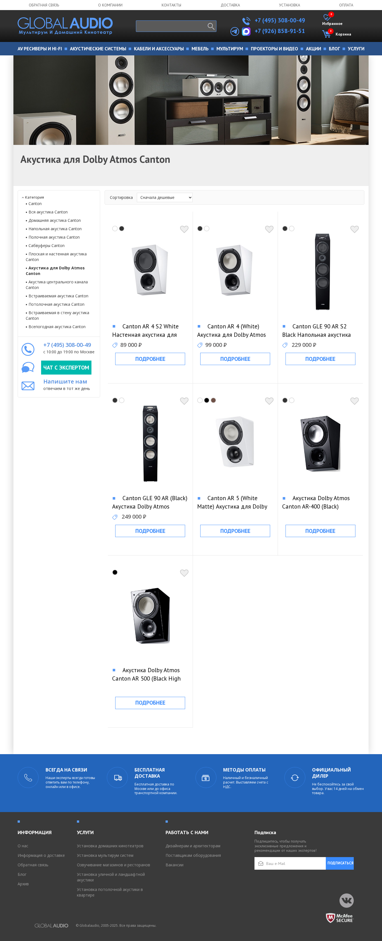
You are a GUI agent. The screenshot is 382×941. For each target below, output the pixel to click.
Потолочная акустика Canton (56, 304)
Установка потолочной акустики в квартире (110, 892)
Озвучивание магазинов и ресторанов (113, 864)
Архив (23, 883)
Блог (22, 874)
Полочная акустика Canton (54, 237)
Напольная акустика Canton (55, 228)
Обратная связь (44, 5)
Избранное (332, 20)
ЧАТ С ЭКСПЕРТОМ (66, 367)
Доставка (230, 5)
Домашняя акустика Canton (55, 220)
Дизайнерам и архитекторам (193, 845)
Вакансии (174, 864)
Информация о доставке (41, 855)
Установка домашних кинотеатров (110, 845)
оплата (346, 5)
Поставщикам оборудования (193, 855)
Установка (289, 5)
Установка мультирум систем (105, 855)
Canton (35, 203)
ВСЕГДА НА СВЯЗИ (66, 770)
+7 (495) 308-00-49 (279, 20)
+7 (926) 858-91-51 (280, 31)
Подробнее (150, 359)
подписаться (340, 863)
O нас (23, 845)
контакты (171, 5)
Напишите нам (65, 381)
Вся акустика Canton (48, 212)
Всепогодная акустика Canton (57, 326)
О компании (110, 5)
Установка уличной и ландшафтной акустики (111, 877)
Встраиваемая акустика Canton (58, 295)
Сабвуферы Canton (47, 245)
